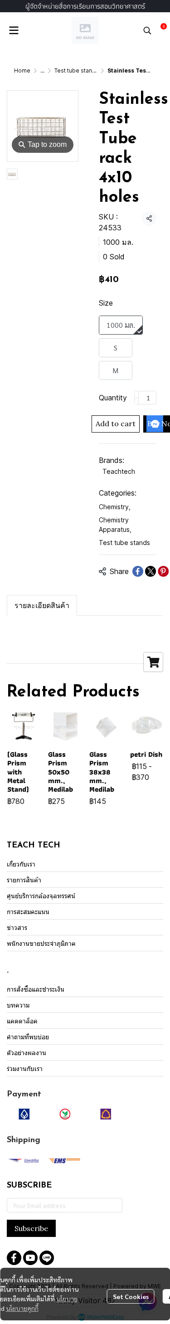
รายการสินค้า (24, 880)
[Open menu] (14, 30)
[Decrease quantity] (136, 397)
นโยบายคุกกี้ (22, 1308)
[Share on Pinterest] (163, 571)
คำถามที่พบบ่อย (28, 1037)
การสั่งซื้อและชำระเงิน (35, 989)
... (42, 70)
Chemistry (115, 507)
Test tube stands (76, 70)
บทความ (18, 1005)
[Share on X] (150, 571)
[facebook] (14, 1258)
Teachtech (118, 471)
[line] (46, 1258)
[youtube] (30, 1258)
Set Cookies (131, 1296)
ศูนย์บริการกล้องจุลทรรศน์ (41, 896)
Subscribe (31, 1228)
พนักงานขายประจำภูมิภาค (41, 943)
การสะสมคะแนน (28, 911)
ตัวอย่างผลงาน (26, 1052)
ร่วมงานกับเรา (25, 1068)
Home (22, 70)
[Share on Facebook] (137, 571)
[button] (147, 30)
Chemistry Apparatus (115, 524)
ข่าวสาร (17, 927)
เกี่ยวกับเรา (21, 864)
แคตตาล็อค (22, 1021)
